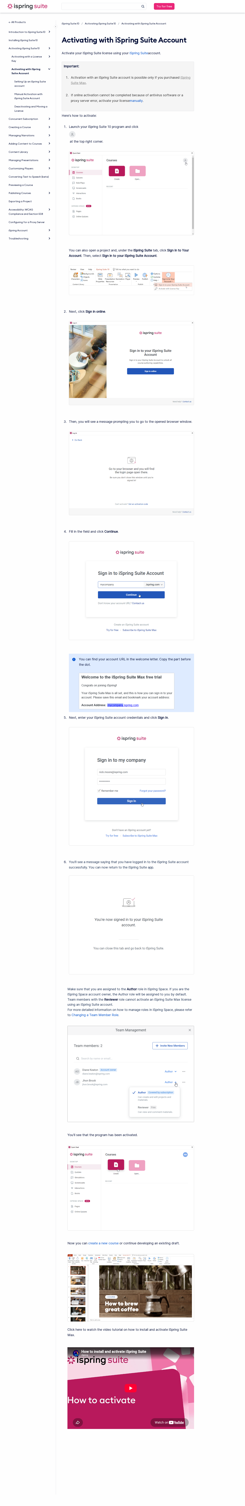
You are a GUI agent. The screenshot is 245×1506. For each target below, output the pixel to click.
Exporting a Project (20, 201)
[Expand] (49, 31)
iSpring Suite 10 (70, 23)
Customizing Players (21, 168)
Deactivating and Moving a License (30, 108)
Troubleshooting (18, 238)
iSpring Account (18, 230)
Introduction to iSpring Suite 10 (27, 32)
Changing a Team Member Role (95, 1015)
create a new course (103, 1243)
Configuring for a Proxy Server (27, 222)
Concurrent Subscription (23, 119)
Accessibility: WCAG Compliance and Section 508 (26, 212)
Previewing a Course (21, 185)
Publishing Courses (20, 193)
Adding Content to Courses (25, 143)
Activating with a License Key (26, 58)
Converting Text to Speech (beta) (29, 176)
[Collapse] (49, 68)
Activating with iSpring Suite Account (25, 71)
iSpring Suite (138, 53)
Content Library (18, 152)
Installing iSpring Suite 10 (23, 40)
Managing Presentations (23, 160)
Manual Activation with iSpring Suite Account (28, 96)
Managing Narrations (21, 135)
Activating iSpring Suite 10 (24, 48)
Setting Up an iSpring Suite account (30, 83)
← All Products (17, 22)
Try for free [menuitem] (164, 6)
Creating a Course (20, 127)
